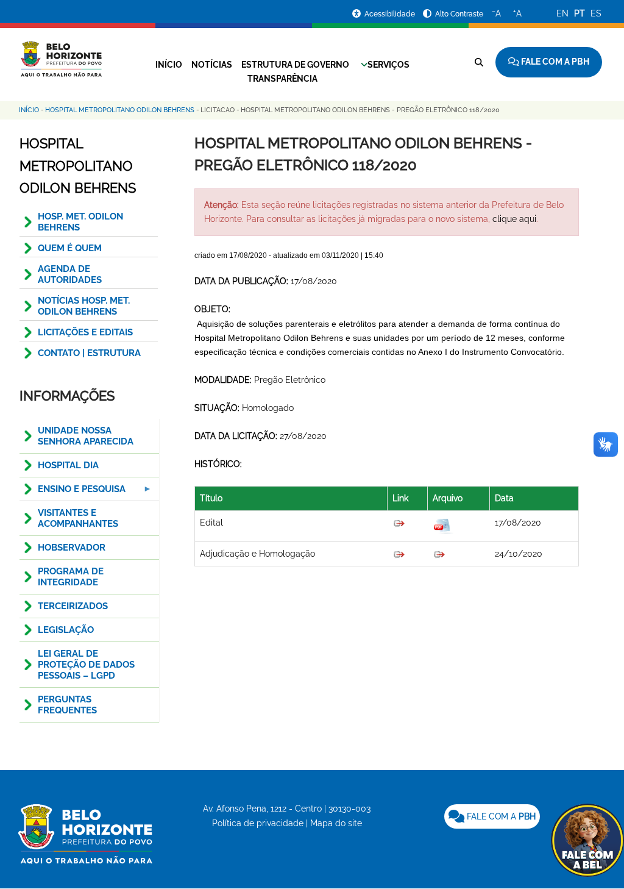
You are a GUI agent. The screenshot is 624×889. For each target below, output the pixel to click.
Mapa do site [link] (336, 823)
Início (168, 65)
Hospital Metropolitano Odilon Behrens (119, 110)
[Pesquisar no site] (479, 62)
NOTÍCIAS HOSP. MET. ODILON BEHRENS (84, 306)
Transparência (282, 79)
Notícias (211, 65)
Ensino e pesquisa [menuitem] (73, 492)
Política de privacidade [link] (257, 823)
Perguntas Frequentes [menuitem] (67, 705)
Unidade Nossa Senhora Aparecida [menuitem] (85, 436)
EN (562, 13)
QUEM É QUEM (70, 248)
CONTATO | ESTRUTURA (89, 353)
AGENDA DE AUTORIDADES (70, 274)
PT (579, 13)
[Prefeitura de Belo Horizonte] (61, 52)
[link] (492, 816)
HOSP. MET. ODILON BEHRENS (80, 222)
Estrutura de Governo (295, 65)
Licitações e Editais (85, 332)
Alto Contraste (459, 14)
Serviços (388, 65)
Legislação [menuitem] (66, 629)
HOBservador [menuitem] (71, 547)
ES (595, 13)
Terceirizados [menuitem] (73, 606)
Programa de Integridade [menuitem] (71, 577)
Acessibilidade (390, 14)
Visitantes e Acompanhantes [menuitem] (78, 518)
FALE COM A (500, 816)
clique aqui (514, 219)
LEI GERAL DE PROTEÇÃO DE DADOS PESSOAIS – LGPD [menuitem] (86, 664)
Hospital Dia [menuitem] (68, 465)
